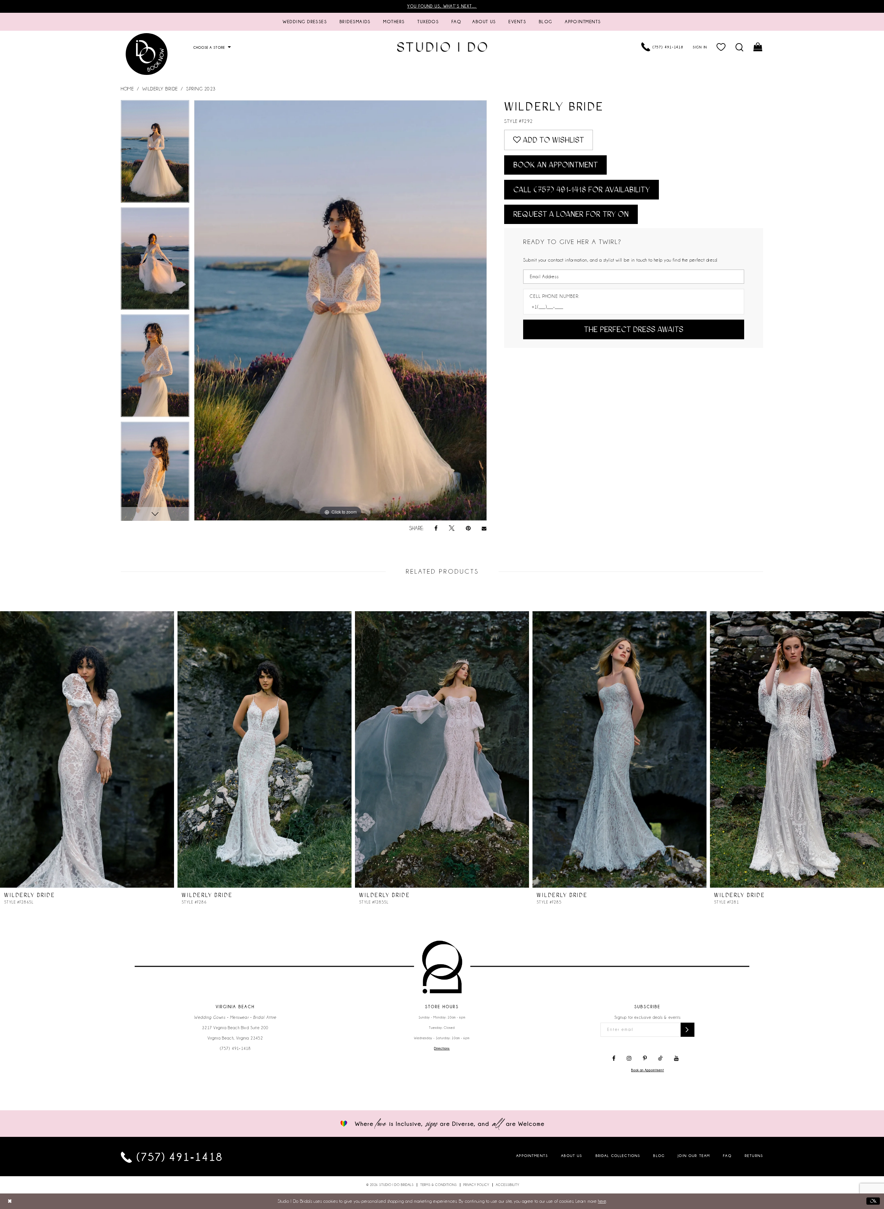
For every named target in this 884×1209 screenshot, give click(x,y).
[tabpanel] (155, 153)
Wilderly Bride (160, 88)
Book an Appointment (555, 164)
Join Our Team (694, 1156)
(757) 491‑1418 (235, 1048)
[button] (721, 47)
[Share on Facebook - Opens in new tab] (436, 528)
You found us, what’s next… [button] (442, 6)
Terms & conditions (438, 1185)
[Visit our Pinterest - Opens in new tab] (645, 1058)
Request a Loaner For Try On (571, 214)
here (602, 1201)
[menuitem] (305, 22)
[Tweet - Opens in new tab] (452, 528)
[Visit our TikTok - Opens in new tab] (660, 1058)
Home (127, 88)
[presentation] (87, 749)
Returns (754, 1156)
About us (571, 1156)
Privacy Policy (476, 1185)
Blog (659, 1156)
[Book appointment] (147, 54)
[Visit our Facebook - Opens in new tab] (614, 1058)
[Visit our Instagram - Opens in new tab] (629, 1058)
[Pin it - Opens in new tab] (468, 528)
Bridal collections (618, 1156)
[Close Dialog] (10, 1201)
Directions (442, 1048)
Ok (873, 1201)
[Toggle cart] (758, 47)
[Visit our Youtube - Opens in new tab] (676, 1058)
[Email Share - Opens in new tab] (484, 529)
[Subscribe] (687, 1030)
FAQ (727, 1156)
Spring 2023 (201, 88)
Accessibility (507, 1185)
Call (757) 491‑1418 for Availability (581, 189)
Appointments (532, 1156)
